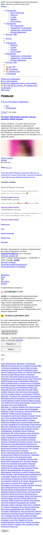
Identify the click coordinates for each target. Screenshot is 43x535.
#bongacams (19, 429)
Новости (14, 15)
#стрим (36, 429)
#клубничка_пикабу (18, 485)
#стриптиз (13, 396)
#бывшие (32, 437)
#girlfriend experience (25, 459)
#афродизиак (14, 500)
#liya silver (15, 433)
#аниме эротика (24, 377)
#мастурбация (26, 468)
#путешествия (21, 392)
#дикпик (17, 524)
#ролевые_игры (7, 520)
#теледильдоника (13, 450)
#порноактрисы (30, 494)
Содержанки (6, 88)
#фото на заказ (11, 177)
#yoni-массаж (10, 387)
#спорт (25, 379)
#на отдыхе (5, 418)
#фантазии (34, 381)
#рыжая (17, 374)
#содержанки (6, 481)
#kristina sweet (6, 440)
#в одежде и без (12, 457)
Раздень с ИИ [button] (11, 34)
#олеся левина (18, 409)
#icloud (35, 468)
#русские (12, 390)
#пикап (4, 160)
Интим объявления (18, 32)
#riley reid (33, 387)
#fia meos (27, 461)
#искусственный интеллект (12, 453)
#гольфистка (6, 416)
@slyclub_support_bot (9, 256)
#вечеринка (29, 513)
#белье (29, 427)
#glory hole (33, 379)
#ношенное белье (30, 418)
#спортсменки (35, 396)
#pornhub (10, 437)
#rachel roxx (20, 522)
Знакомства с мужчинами (21, 28)
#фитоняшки (6, 472)
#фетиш (18, 420)
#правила (12, 492)
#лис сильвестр (28, 524)
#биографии (25, 516)
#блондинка (6, 444)
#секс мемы (9, 394)
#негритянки (6, 479)
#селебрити (37, 518)
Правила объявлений (7, 233)
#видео (11, 524)
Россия (8, 38)
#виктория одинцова (25, 385)
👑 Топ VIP (6, 85)
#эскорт (34, 403)
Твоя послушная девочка (10, 197)
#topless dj (16, 481)
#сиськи (31, 420)
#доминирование (8, 522)
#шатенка (37, 496)
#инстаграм (25, 511)
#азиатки (32, 463)
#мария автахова (33, 446)
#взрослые (5, 422)
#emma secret (12, 372)
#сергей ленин (34, 407)
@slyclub (19, 340)
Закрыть (11, 349)
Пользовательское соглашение (13, 267)
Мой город (5, 90)
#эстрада (4, 496)
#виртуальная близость (10, 383)
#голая (30, 520)
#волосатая (19, 513)
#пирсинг (27, 455)
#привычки (5, 433)
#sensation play (17, 461)
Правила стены (5, 237)
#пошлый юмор (25, 457)
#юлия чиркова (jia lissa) (10, 498)
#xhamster (28, 429)
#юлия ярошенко (31, 409)
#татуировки (10, 503)
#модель (37, 442)
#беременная (6, 398)
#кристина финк (7, 420)
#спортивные (24, 424)
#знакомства (13, 424)
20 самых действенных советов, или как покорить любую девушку (18, 118)
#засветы (31, 485)
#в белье (28, 487)
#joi (17, 387)
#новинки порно (31, 370)
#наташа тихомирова (35, 175)
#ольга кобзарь (16, 379)
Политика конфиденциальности (14, 264)
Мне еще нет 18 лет (9, 334)
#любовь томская (8, 446)
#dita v (25, 175)
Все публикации (17, 13)
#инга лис (14, 526)
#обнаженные (6, 431)
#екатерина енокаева (9, 448)
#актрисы (33, 477)
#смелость (25, 477)
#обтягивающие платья (23, 490)
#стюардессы (13, 442)
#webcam (24, 400)
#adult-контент (24, 466)
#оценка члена (25, 433)
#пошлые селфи (7, 411)
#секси (3, 372)
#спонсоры (35, 383)
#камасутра (23, 407)
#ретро (38, 416)
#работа (25, 420)
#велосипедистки (17, 494)
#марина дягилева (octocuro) (25, 177)
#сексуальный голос (9, 466)
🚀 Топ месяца (17, 85)
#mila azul (21, 390)
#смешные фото (17, 507)
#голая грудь (31, 444)
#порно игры (12, 381)
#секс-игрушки (29, 492)
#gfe (16, 520)
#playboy (4, 442)
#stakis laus (28, 453)
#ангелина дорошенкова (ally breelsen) (16, 509)
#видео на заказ (7, 374)
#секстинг (17, 440)
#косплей (4, 390)
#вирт (3, 450)
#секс (37, 524)
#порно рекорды (7, 429)
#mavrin (4, 470)
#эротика (24, 450)
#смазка (34, 461)
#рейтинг (5, 396)
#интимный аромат (22, 474)
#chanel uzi (22, 520)
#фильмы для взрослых (22, 173)
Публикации (11, 108)
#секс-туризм (6, 435)
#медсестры (23, 448)
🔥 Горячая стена (30, 85)
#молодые (36, 411)
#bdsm (7, 403)
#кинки (33, 503)
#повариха (5, 379)
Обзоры (14, 19)
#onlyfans (29, 398)
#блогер (36, 394)
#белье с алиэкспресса (24, 394)
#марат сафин (6, 409)
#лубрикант (19, 411)
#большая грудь (35, 481)
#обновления (10, 487)
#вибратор (13, 427)
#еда (35, 453)
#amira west (29, 522)
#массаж (34, 377)
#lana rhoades (25, 403)
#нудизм (18, 437)
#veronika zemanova (9, 385)
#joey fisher (14, 403)
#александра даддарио (8, 175)
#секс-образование (7, 173)
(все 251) (9, 167)
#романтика (27, 414)
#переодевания (17, 418)
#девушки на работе (20, 472)
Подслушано (16, 21)
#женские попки (13, 400)
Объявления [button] (11, 23)
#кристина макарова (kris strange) (14, 463)
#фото (29, 498)
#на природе (25, 500)
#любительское (15, 414)
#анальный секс (22, 503)
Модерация (4, 242)
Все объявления (17, 26)
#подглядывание (18, 398)
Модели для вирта (8, 262)
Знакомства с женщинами (21, 30)
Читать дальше (7, 158)
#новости (35, 433)
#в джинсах (5, 507)
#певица (32, 472)
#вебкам (24, 416)
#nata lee (29, 372)
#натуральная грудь (9, 459)
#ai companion (23, 396)
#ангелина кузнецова (9, 483)
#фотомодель (34, 173)
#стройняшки (23, 381)
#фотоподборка (7, 490)
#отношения (15, 468)
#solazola (31, 431)
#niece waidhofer (33, 505)
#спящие (31, 416)
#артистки (16, 416)
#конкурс (11, 392)
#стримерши (32, 479)
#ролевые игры (28, 470)
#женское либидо (8, 505)
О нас (2, 229)
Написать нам (5, 224)
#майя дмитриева (28, 440)
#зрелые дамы (21, 505)
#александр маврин (16, 496)
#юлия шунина (7, 455)
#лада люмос (33, 448)
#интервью (5, 485)
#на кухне (36, 427)
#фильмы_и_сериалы (9, 407)
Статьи (13, 17)
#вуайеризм (24, 387)
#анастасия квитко (31, 507)
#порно (25, 437)
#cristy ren (22, 372)
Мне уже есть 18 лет (9, 331)
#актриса (29, 442)
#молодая (28, 411)
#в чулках (22, 427)
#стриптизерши (26, 422)
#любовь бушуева (12, 516)
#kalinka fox (15, 477)
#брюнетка (22, 405)
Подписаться (11, 344)
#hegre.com (18, 455)
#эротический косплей (21, 435)
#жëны (23, 498)
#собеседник (11, 518)
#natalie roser (15, 422)
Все (7, 106)
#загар (3, 177)
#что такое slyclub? (26, 483)
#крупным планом (24, 518)
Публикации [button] (11, 10)
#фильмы (37, 372)
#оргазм (19, 175)
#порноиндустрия (19, 479)
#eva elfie (28, 390)
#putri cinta (29, 496)
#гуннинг (25, 481)
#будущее (13, 377)
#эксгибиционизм (18, 444)
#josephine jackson (20, 431)
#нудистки (20, 487)
